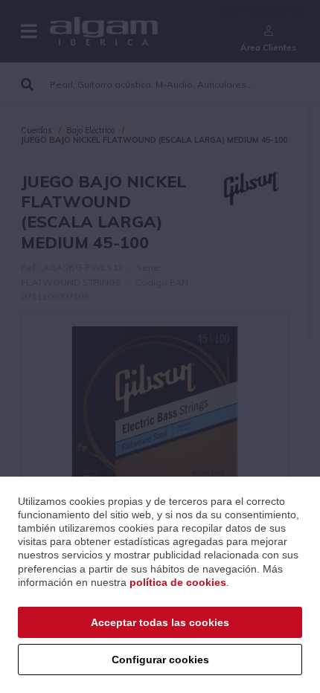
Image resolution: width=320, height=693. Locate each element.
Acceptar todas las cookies (160, 622)
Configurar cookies (160, 659)
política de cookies (177, 582)
